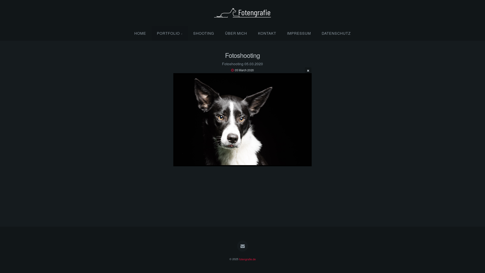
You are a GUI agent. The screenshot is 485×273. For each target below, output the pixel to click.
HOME (140, 33)
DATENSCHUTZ (336, 33)
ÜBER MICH (236, 33)
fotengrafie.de (247, 259)
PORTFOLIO (168, 33)
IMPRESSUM (299, 33)
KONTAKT (267, 33)
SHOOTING (203, 33)
